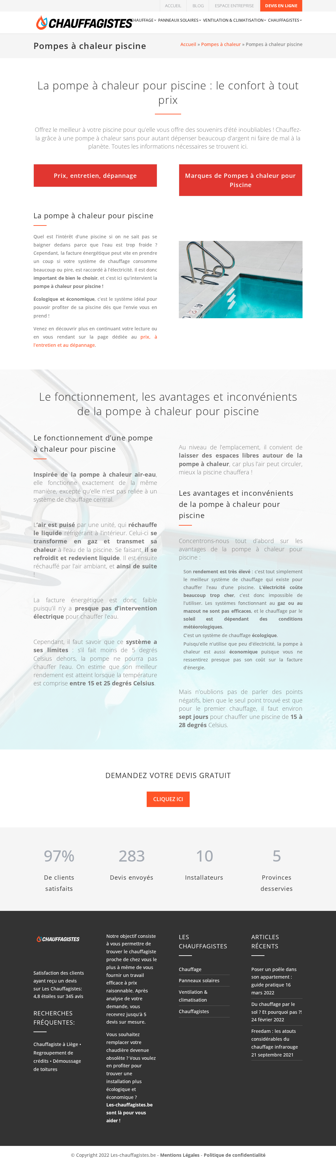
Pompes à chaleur (221, 44)
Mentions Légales (180, 1155)
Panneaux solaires (178, 20)
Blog (198, 6)
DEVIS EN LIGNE (281, 6)
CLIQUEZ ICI (168, 799)
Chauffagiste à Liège (55, 1044)
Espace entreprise (234, 6)
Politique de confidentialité (234, 1155)
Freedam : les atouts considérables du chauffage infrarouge (274, 1039)
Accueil (173, 6)
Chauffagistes (283, 20)
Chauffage (142, 20)
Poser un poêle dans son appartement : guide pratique (274, 977)
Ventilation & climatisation (233, 20)
